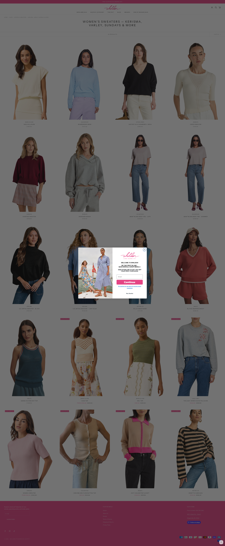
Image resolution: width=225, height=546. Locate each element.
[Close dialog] (144, 249)
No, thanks (129, 293)
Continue (129, 282)
